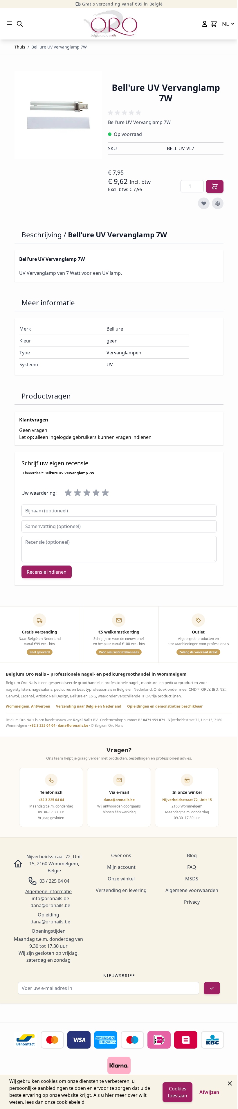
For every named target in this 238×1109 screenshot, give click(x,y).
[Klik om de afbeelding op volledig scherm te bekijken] (58, 115)
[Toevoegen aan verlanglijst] (204, 203)
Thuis (20, 47)
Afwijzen (209, 1092)
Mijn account (121, 867)
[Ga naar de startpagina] (110, 23)
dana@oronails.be (73, 725)
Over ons (121, 855)
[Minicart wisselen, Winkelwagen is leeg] (214, 23)
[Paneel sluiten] (230, 1083)
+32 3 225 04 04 (42, 725)
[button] (125, 112)
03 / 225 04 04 (54, 881)
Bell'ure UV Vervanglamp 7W (59, 47)
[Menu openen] (9, 23)
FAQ (191, 867)
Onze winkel (121, 878)
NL (225, 23)
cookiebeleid (70, 1102)
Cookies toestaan (177, 1092)
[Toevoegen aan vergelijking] (217, 203)
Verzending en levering (121, 890)
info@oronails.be (50, 898)
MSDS (191, 878)
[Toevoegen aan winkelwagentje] (214, 186)
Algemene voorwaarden (191, 890)
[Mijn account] (204, 23)
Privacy (192, 902)
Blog (192, 855)
